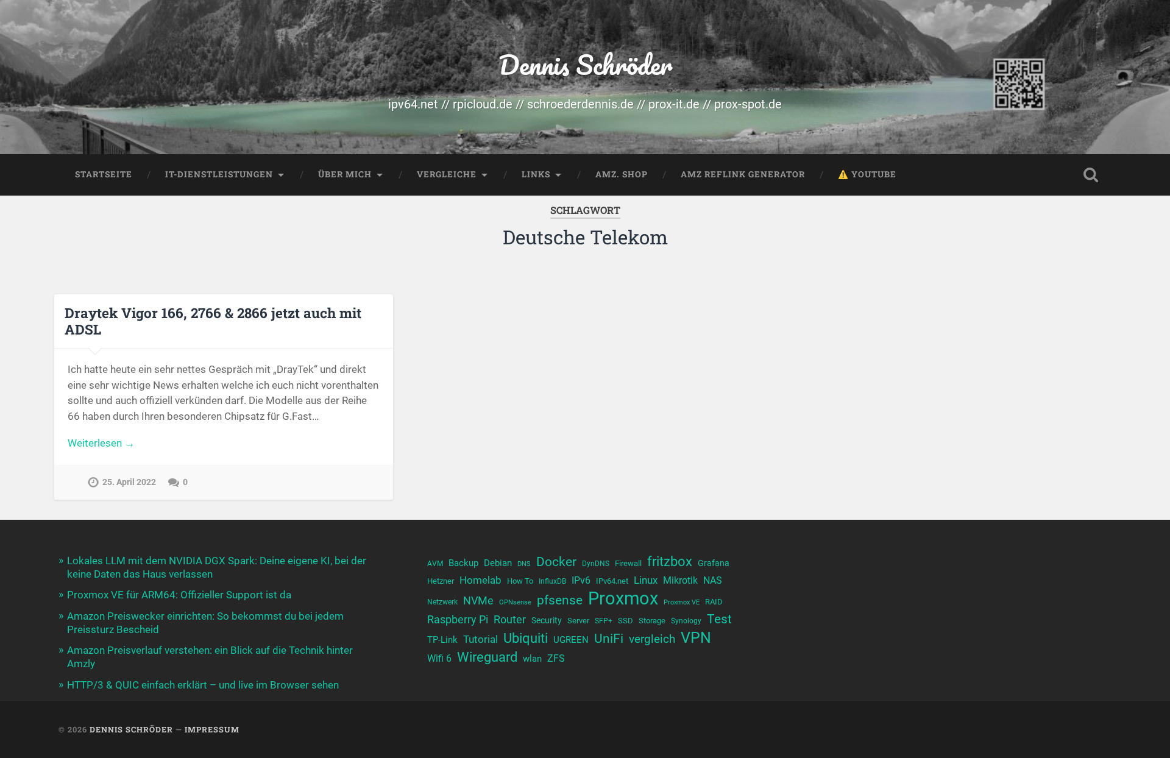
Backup (463, 563)
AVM (435, 563)
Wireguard (487, 657)
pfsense (560, 599)
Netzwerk (442, 602)
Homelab (480, 580)
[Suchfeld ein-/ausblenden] (1091, 175)
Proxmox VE (682, 602)
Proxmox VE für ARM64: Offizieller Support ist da (179, 595)
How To (520, 581)
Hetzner (440, 581)
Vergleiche (447, 174)
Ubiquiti (525, 638)
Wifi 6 (439, 658)
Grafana (713, 563)
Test (719, 618)
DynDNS (595, 563)
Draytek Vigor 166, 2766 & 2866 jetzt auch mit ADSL (213, 320)
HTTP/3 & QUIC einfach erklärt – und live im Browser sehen (203, 685)
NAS (712, 580)
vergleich (652, 639)
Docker (556, 561)
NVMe (478, 600)
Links (536, 174)
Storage (652, 620)
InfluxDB (552, 581)
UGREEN (571, 639)
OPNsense (515, 602)
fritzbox (669, 561)
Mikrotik (680, 580)
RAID (714, 601)
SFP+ (603, 621)
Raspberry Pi (457, 619)
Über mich (345, 174)
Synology (686, 621)
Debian (498, 563)
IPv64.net (612, 581)
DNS (524, 564)
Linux (646, 580)
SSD (625, 620)
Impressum (212, 729)
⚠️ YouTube (867, 174)
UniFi (608, 638)
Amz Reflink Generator (743, 174)
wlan (532, 658)
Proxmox (623, 598)
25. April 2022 (129, 482)
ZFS (556, 658)
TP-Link (442, 639)
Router (510, 619)
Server (578, 620)
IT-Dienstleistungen (219, 174)
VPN (696, 637)
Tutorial (480, 639)
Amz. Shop (621, 174)
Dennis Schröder (585, 64)
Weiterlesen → (101, 443)
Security (546, 620)
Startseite (103, 174)
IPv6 (581, 580)
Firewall (628, 563)
